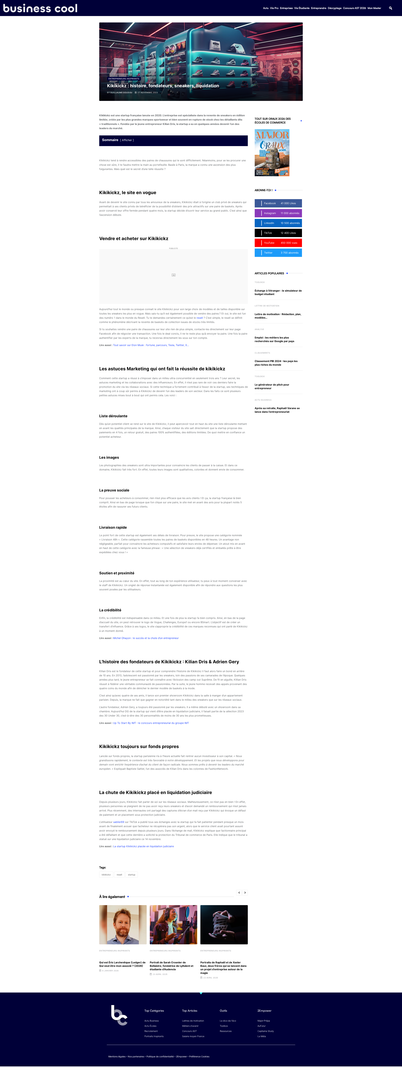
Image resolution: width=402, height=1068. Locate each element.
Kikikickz (106, 874)
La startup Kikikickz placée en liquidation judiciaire (143, 846)
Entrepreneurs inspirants (114, 951)
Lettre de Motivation (267, 306)
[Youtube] (280, 1053)
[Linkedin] (292, 1055)
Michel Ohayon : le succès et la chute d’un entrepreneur (146, 638)
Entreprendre (318, 8)
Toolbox (260, 282)
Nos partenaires (136, 1056)
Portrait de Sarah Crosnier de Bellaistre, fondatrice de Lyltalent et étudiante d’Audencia (171, 966)
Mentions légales (116, 1056)
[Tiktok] (286, 1053)
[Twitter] (267, 1053)
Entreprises (286, 8)
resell (200, 317)
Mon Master (374, 8)
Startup (131, 874)
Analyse (259, 329)
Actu (266, 8)
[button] (390, 8)
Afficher (127, 140)
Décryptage (335, 8)
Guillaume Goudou (121, 92)
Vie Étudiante (302, 8)
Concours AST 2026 (354, 8)
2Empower (181, 1056)
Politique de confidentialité (160, 1056)
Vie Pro (274, 8)
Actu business (263, 400)
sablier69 (118, 822)
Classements (262, 353)
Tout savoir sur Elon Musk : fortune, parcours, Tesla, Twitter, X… (151, 345)
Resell (119, 874)
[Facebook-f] (274, 1053)
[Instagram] (292, 1053)
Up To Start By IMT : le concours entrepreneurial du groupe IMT (151, 723)
